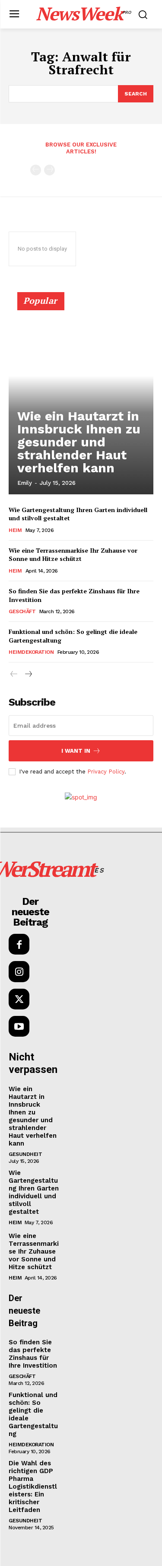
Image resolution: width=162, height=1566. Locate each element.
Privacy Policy (105, 771)
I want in (75, 751)
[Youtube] (19, 1026)
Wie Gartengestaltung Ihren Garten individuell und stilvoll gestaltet (34, 1192)
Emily (24, 483)
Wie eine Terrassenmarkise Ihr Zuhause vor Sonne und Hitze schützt (73, 554)
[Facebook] (19, 944)
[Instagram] (19, 971)
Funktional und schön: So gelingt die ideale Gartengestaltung (73, 635)
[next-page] (27, 674)
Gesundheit (25, 1154)
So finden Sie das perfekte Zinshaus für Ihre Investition (33, 1353)
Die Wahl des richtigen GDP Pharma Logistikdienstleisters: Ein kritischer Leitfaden (33, 1486)
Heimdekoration (31, 652)
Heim (15, 530)
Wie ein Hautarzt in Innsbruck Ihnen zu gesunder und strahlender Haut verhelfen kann (78, 441)
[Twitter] (19, 999)
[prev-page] (35, 170)
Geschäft (22, 611)
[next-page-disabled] (49, 170)
